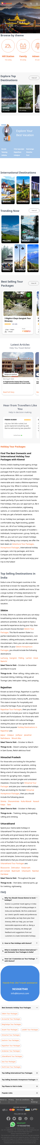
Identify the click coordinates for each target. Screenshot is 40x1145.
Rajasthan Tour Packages (11, 709)
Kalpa (3, 804)
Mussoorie (5, 867)
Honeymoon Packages (10, 547)
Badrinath (16, 871)
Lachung (4, 658)
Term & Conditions (22, 1100)
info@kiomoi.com (34, 1130)
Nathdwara (5, 738)
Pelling (21, 658)
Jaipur (3, 735)
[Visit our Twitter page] (14, 1119)
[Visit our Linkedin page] (32, 1119)
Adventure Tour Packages (23, 544)
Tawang (4, 152)
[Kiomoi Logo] (7, 4)
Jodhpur (19, 735)
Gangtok (13, 658)
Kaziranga (30, 149)
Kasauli (36, 801)
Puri (27, 155)
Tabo (9, 804)
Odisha (4, 155)
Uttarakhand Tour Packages (12, 863)
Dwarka (29, 152)
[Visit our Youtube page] (26, 1119)
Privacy (11, 1100)
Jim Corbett (5, 871)
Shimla (3, 801)
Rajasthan (17, 152)
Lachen (29, 658)
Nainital (35, 871)
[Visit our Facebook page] (8, 1119)
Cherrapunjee (19, 149)
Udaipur (17, 155)
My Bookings (34, 1101)
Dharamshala (13, 801)
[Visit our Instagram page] (20, 1119)
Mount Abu (16, 738)
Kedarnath (25, 867)
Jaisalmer (28, 735)
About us (3, 1100)
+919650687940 (23, 1126)
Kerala (3, 149)
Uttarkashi (26, 871)
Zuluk (35, 658)
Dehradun (15, 867)
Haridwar (4, 874)
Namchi (4, 661)
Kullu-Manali (26, 801)
